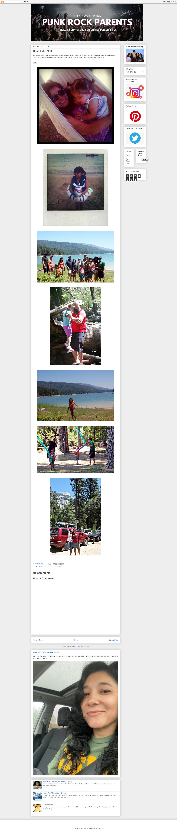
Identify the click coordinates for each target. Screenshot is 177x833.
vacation (59, 567)
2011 (40, 567)
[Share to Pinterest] (63, 564)
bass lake (46, 567)
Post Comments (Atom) (80, 646)
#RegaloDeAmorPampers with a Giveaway (57, 782)
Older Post (113, 640)
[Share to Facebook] (60, 564)
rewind (52, 567)
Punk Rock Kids (128, 161)
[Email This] (54, 564)
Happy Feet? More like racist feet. (55, 793)
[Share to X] (58, 564)
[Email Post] (49, 564)
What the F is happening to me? (46, 652)
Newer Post (38, 640)
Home (76, 640)
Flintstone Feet (48, 805)
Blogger (100, 828)
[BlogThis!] (56, 564)
